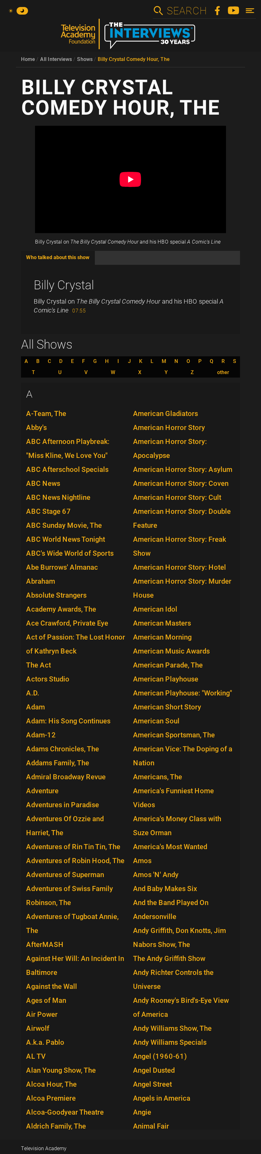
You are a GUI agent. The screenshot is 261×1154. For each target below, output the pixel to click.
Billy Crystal (64, 285)
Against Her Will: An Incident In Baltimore (75, 965)
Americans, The (157, 777)
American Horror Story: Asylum (182, 469)
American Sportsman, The (174, 735)
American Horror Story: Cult (177, 497)
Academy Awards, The (61, 609)
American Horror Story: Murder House (182, 588)
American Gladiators (165, 414)
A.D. (32, 693)
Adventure (42, 791)
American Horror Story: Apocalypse (170, 449)
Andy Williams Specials (170, 1042)
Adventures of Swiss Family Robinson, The (69, 896)
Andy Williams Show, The (172, 1028)
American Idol (155, 609)
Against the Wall (51, 986)
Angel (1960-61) (160, 1056)
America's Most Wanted (170, 847)
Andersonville (154, 917)
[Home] (130, 36)
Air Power (42, 1014)
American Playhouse (165, 679)
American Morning (162, 637)
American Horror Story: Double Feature (182, 518)
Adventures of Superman (65, 875)
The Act (38, 665)
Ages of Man (46, 1000)
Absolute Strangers (56, 595)
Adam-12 (41, 735)
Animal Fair (151, 1126)
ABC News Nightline (58, 497)
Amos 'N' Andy (156, 875)
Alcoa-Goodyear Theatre (65, 1112)
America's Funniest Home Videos (173, 798)
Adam (35, 707)
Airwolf (37, 1028)
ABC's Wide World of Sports (70, 553)
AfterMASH (45, 945)
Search (186, 11)
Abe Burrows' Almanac (62, 567)
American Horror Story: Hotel (179, 567)
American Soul (156, 721)
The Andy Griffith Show (169, 959)
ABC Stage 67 (48, 511)
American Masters (162, 623)
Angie (142, 1112)
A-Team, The (46, 414)
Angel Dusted (154, 1070)
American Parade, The (168, 665)
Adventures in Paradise (62, 805)
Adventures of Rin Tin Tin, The (73, 847)
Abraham (40, 581)
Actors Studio (47, 679)
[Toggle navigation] (250, 11)
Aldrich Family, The (56, 1126)
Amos (142, 861)
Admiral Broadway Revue (66, 777)
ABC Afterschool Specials (67, 469)
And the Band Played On (170, 903)
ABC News (43, 483)
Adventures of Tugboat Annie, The (72, 924)
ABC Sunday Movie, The (64, 525)
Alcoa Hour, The (51, 1084)
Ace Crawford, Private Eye (67, 623)
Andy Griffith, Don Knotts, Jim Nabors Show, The (179, 938)
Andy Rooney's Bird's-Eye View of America (181, 1007)
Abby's (36, 428)
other (223, 372)
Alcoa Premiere (51, 1098)
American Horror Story (169, 428)
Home (28, 59)
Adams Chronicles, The (62, 749)
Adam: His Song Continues (68, 721)
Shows (85, 59)
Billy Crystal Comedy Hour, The (134, 59)
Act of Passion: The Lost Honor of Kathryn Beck (75, 644)
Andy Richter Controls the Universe (173, 979)
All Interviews (56, 59)
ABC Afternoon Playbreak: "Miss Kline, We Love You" (67, 449)
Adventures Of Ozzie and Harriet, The (65, 826)
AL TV (36, 1056)
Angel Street (152, 1084)
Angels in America (161, 1098)
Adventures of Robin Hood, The (75, 861)
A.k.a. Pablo (45, 1042)
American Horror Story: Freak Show (179, 546)
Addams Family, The (57, 763)
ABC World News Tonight (65, 539)
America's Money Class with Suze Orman (177, 826)
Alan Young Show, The (61, 1070)
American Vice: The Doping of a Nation (182, 756)
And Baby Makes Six (165, 889)
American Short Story (167, 707)
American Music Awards (171, 651)
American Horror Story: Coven (181, 483)
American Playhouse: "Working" (182, 693)
